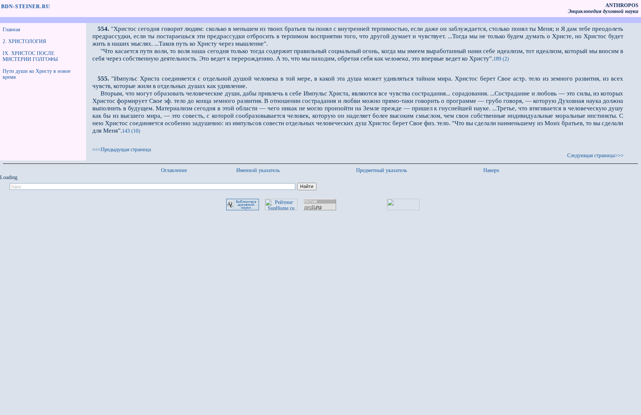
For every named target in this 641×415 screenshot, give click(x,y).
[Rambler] (403, 208)
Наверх (491, 170)
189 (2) (501, 59)
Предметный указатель (381, 170)
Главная (11, 29)
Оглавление (174, 170)
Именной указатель (258, 170)
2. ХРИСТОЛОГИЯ (24, 41)
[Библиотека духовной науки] (242, 208)
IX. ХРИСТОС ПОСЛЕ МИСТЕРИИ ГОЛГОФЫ (30, 56)
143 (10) (131, 131)
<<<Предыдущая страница (121, 149)
